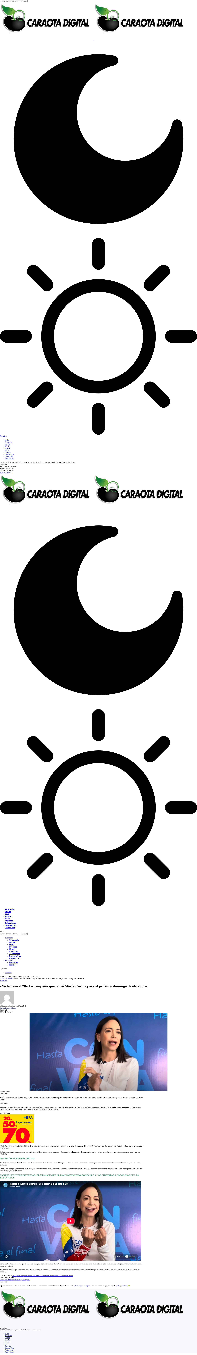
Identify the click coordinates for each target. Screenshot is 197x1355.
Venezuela (9, 979)
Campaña (23, 1276)
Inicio (2, 979)
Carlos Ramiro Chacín (8, 1008)
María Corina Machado (64, 1276)
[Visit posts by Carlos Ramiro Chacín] (7, 1004)
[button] (5, 473)
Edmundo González (41, 1276)
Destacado (30, 1276)
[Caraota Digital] (93, 511)
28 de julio (16, 1276)
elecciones (52, 1276)
